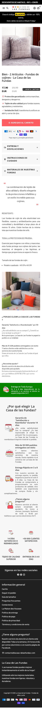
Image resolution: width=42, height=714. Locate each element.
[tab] (21, 148)
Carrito (5, 589)
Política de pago (8, 616)
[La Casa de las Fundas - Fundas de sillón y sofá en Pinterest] (21, 574)
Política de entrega (10, 612)
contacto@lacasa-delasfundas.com (18, 653)
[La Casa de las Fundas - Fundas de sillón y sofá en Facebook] (18, 574)
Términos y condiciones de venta (15, 624)
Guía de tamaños (9, 597)
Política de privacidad (11, 620)
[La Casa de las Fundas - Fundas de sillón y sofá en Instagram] (24, 574)
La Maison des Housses (11, 608)
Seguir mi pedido (9, 593)
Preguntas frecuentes (11, 601)
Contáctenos (7, 605)
